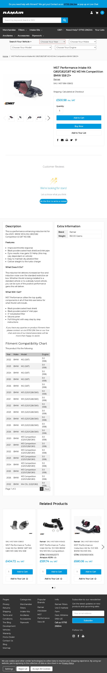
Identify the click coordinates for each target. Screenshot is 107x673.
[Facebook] (57, 140)
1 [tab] (52, 587)
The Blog (7, 622)
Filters (21, 30)
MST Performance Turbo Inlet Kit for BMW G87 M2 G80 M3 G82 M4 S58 (19, 548)
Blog (5, 644)
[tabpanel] (19, 546)
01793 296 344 (70, 4)
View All (40, 622)
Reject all (23, 668)
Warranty (7, 633)
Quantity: (60, 106)
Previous (4, 118)
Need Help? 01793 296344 (79, 30)
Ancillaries (8, 35)
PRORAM (41, 611)
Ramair (40, 607)
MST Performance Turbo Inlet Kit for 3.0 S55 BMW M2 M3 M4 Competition (52, 548)
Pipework (37, 35)
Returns (6, 608)
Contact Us (8, 641)
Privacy (6, 604)
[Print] (67, 140)
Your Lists (99, 30)
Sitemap (6, 648)
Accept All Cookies (41, 668)
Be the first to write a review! (53, 201)
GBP (59, 30)
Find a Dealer (9, 637)
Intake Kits (34, 30)
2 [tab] (54, 587)
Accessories (23, 35)
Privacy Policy (67, 663)
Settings (9, 668)
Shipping (7, 611)
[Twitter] (71, 140)
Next (48, 118)
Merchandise (9, 30)
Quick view (19, 525)
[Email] (62, 140)
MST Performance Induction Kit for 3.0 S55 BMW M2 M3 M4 (86, 548)
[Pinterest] (76, 140)
